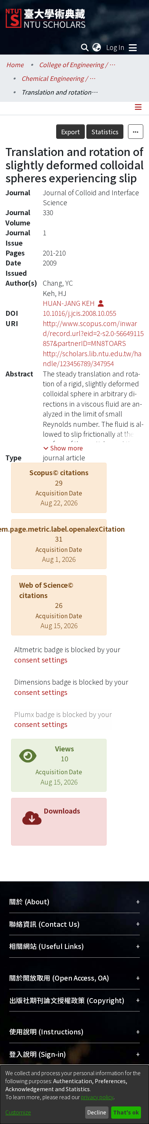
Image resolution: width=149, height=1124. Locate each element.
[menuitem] (97, 47)
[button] (63, 448)
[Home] (45, 15)
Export (70, 131)
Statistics (104, 131)
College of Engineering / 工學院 (77, 64)
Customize (18, 1112)
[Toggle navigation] (132, 47)
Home (15, 64)
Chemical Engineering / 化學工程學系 (59, 78)
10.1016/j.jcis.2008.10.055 (79, 313)
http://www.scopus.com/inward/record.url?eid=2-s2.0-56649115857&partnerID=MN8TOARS (93, 333)
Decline (96, 1112)
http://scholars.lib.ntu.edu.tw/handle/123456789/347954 (92, 358)
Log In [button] (115, 47)
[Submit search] (85, 47)
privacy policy (97, 1097)
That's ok (126, 1112)
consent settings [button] (40, 659)
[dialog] (74, 1094)
